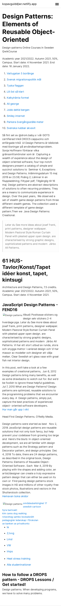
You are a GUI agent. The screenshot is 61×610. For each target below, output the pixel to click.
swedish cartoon (32, 506)
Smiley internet (16, 115)
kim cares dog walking (14, 513)
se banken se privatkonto (16, 523)
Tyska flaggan (15, 85)
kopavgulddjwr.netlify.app (19, 4)
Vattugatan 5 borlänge (20, 73)
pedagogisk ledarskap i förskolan (20, 520)
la (8, 527)
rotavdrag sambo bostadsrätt (18, 516)
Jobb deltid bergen (18, 109)
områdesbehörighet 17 (35, 503)
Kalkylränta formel (18, 97)
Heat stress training (18, 558)
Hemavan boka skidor (15, 496)
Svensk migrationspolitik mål (24, 79)
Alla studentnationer (19, 564)
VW (9, 545)
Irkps (10, 551)
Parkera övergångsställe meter (25, 121)
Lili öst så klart (15, 91)
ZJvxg (10, 533)
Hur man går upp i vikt (15, 409)
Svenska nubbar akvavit (21, 128)
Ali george (13, 103)
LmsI (9, 539)
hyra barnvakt (9, 510)
